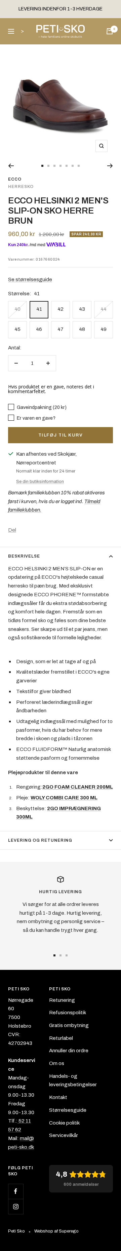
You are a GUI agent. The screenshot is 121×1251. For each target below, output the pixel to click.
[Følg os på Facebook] (15, 1191)
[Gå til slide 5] (67, 166)
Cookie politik (64, 1123)
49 (103, 329)
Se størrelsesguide (30, 279)
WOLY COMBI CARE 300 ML (64, 797)
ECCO (15, 179)
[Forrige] (11, 165)
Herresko (21, 186)
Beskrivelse (24, 556)
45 (17, 329)
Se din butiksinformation (40, 481)
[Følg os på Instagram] (15, 1206)
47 (60, 329)
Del (12, 530)
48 (82, 329)
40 (17, 309)
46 (39, 329)
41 (39, 309)
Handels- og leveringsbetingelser (73, 1080)
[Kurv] (109, 31)
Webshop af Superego (56, 1231)
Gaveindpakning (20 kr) (41, 407)
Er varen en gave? (35, 418)
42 (60, 309)
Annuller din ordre (68, 1050)
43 (82, 309)
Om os (56, 1063)
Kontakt (58, 1097)
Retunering (62, 1000)
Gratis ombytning (69, 1025)
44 (103, 309)
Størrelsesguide (67, 1110)
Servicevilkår (63, 1135)
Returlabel (61, 1038)
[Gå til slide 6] (73, 166)
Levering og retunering (40, 840)
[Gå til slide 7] (79, 166)
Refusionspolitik (67, 1012)
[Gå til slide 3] (54, 166)
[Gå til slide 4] (60, 166)
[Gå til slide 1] (42, 166)
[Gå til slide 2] (48, 166)
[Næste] (110, 165)
